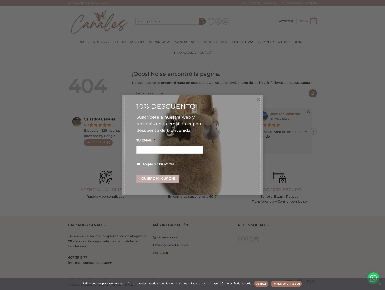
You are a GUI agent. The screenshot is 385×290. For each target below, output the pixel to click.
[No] (379, 285)
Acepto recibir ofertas (159, 164)
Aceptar (261, 283)
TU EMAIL (145, 140)
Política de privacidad (286, 283)
